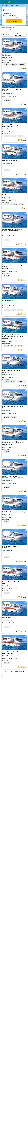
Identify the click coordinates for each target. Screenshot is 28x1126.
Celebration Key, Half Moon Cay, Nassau (13, 407)
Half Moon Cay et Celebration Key (13, 512)
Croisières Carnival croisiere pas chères (17, 5)
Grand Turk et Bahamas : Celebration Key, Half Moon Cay (12, 477)
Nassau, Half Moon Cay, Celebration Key (10, 125)
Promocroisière (4, 5)
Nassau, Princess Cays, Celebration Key (14, 582)
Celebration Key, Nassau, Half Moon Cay (12, 371)
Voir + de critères (14, 18)
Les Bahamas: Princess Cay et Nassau (12, 547)
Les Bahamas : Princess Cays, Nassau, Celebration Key (12, 230)
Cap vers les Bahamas (9, 161)
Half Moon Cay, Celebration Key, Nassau (13, 90)
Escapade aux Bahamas (10, 300)
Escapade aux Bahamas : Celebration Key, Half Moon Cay (12, 335)
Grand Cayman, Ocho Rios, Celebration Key (11, 652)
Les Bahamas (6, 55)
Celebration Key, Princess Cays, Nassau (12, 265)
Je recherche (15, 21)
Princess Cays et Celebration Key (13, 442)
